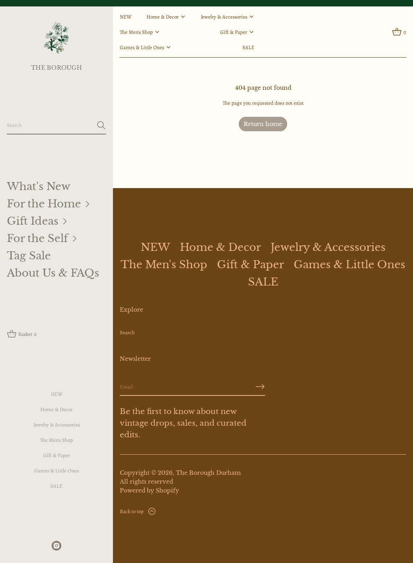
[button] (56, 126)
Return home (263, 124)
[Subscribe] (260, 386)
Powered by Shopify (149, 490)
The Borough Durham (208, 472)
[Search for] (101, 125)
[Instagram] (56, 546)
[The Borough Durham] (56, 37)
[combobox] (50, 125)
